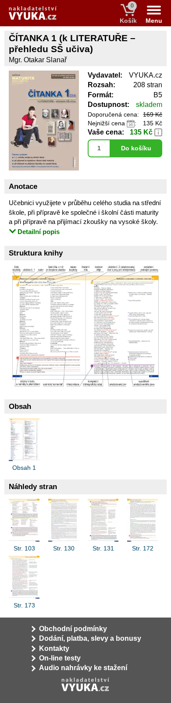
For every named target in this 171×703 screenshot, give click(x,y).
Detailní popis (39, 231)
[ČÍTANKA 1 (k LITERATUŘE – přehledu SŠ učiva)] (44, 168)
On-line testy (60, 658)
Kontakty (54, 648)
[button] (158, 131)
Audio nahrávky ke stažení (83, 667)
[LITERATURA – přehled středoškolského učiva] (85, 325)
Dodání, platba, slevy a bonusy (90, 638)
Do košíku (136, 148)
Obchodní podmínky (73, 628)
